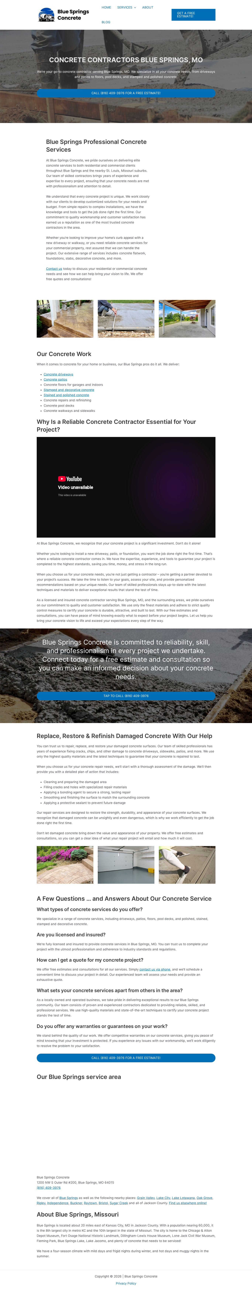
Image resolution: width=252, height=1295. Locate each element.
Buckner (76, 1203)
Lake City (163, 1198)
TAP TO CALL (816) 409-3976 (126, 696)
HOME (106, 7)
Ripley (41, 1203)
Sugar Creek (119, 1203)
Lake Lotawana (183, 1198)
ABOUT (147, 7)
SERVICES (124, 7)
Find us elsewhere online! (188, 1203)
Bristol (103, 1203)
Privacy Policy (126, 1283)
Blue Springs (68, 1198)
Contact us (54, 269)
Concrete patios (55, 379)
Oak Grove (204, 1198)
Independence (57, 1203)
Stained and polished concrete (66, 395)
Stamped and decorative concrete (69, 390)
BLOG (106, 22)
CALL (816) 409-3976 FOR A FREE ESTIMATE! (126, 93)
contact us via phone (154, 969)
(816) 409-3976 (49, 1188)
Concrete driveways (58, 374)
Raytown (90, 1203)
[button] (134, 7)
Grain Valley (146, 1198)
